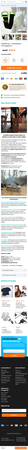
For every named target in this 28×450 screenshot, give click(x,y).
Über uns (17, 370)
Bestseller (3, 394)
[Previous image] (3, 20)
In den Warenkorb (14, 68)
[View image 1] (5, 37)
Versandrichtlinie (19, 375)
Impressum (4, 382)
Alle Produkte (4, 392)
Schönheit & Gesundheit (4, 399)
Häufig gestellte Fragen (5, 372)
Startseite (3, 5)
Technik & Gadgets (6, 396)
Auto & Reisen (4, 401)
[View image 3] (18, 37)
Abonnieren (14, 355)
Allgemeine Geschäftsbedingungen (21, 372)
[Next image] (25, 20)
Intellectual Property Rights (20, 383)
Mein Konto (4, 370)
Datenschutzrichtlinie (20, 380)
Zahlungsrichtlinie (5, 377)
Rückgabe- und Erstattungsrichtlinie (20, 378)
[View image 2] (11, 37)
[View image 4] (25, 37)
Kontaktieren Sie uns (6, 375)
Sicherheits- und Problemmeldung (5, 379)
